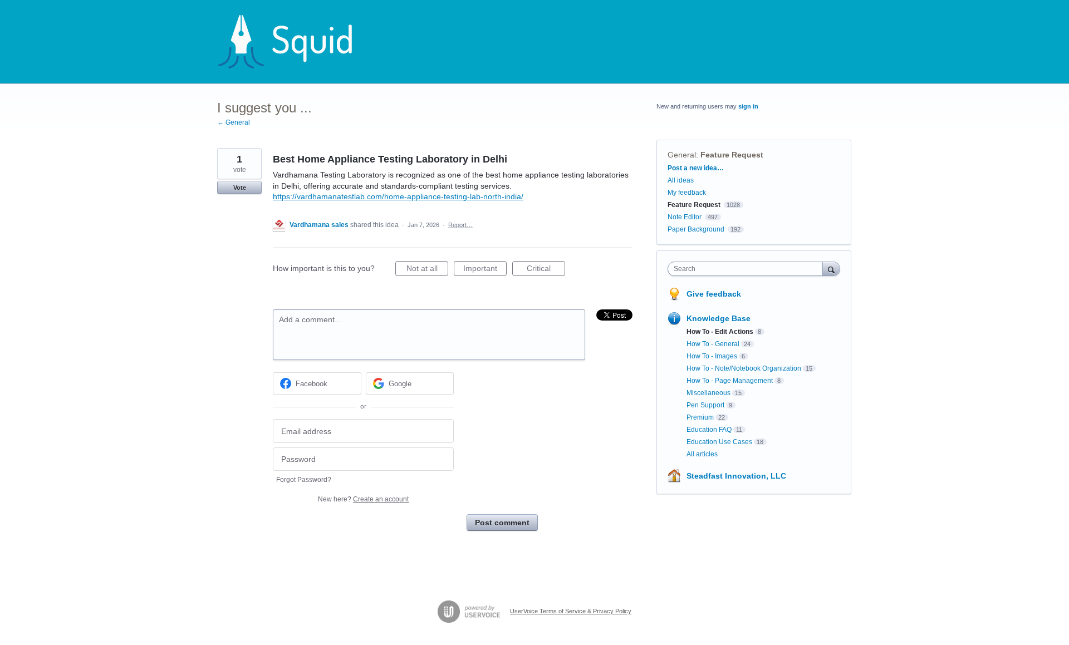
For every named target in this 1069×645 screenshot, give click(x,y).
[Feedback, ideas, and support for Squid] (295, 42)
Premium (700, 417)
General (682, 154)
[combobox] (748, 269)
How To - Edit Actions (719, 332)
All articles (702, 454)
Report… (460, 224)
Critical (546, 270)
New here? (363, 499)
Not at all (427, 270)
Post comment (502, 522)
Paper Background (696, 229)
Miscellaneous (708, 393)
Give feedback (713, 293)
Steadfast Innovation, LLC (736, 475)
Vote (239, 187)
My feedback (687, 192)
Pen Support (705, 405)
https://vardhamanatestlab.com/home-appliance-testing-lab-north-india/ (398, 196)
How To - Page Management (729, 381)
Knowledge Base (718, 318)
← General (233, 122)
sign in (748, 106)
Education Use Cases (719, 442)
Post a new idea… (696, 168)
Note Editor (685, 217)
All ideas (681, 180)
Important (485, 270)
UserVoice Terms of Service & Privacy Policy (570, 611)
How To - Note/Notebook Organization (743, 368)
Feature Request (731, 154)
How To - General (712, 344)
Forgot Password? (303, 480)
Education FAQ (709, 430)
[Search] (831, 268)
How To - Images (711, 356)
